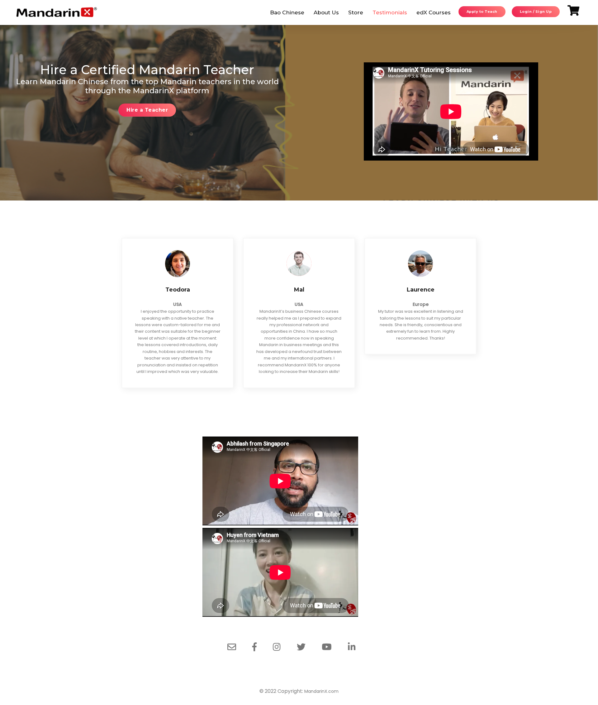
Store (355, 12)
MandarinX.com (321, 691)
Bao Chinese (287, 12)
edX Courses (433, 12)
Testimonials (390, 12)
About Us (326, 12)
